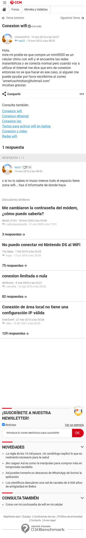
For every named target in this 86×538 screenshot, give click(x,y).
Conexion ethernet (15, 116)
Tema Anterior (15, 17)
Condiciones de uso (44, 516)
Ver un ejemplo (74, 425)
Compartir (14, 94)
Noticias (10, 425)
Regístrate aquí (12, 516)
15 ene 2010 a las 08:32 (41, 40)
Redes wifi (9, 136)
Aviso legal (49, 520)
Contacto (35, 520)
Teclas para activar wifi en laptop (26, 126)
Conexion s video (14, 131)
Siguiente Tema (70, 17)
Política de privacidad (70, 516)
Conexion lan (11, 121)
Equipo (27, 516)
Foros (15, 9)
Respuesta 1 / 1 (13, 157)
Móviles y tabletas (36, 9)
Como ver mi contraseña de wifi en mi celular (34, 504)
